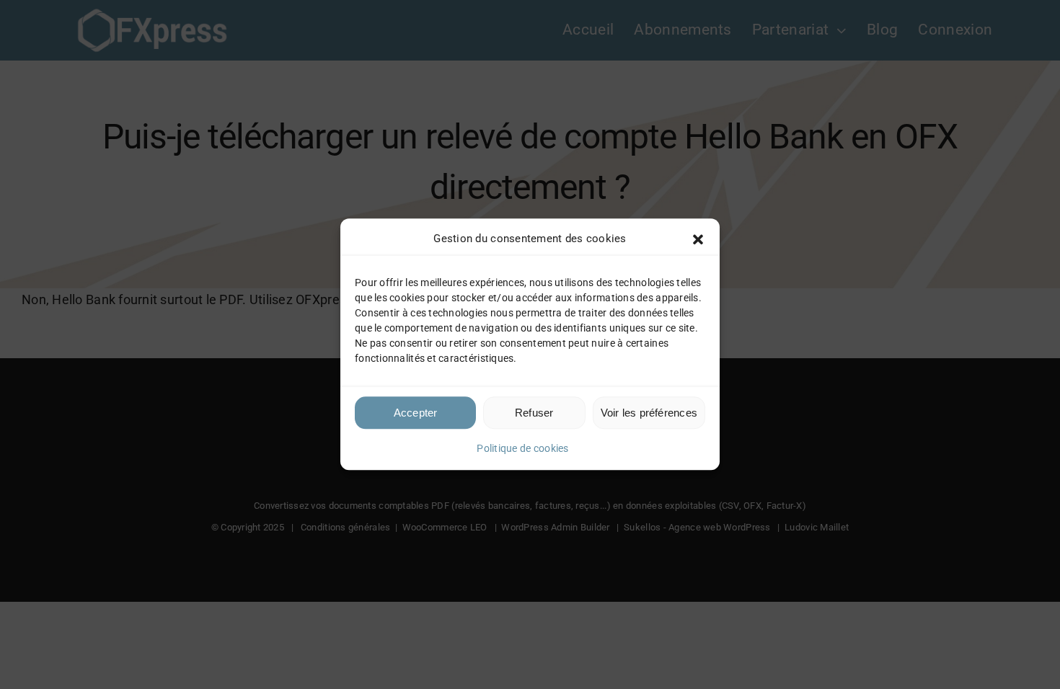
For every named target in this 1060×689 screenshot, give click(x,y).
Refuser (534, 412)
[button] (698, 239)
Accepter (416, 412)
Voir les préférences (649, 412)
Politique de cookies (522, 448)
